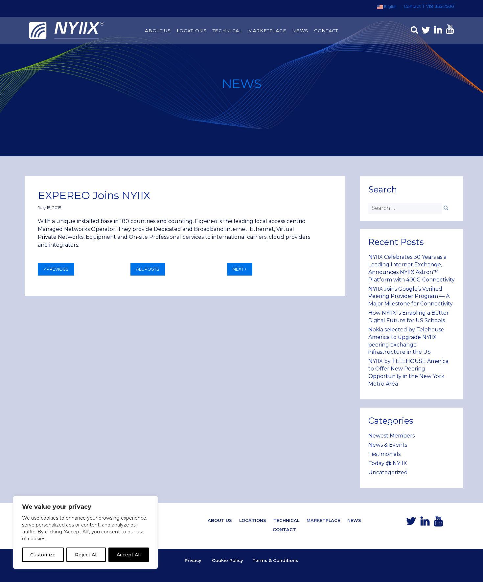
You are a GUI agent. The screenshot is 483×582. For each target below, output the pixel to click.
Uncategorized (388, 472)
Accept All (129, 555)
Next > (240, 269)
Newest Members (391, 436)
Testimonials (384, 454)
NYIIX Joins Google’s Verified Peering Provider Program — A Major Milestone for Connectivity (410, 296)
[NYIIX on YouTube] (449, 31)
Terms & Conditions (275, 560)
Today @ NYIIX (387, 463)
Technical (227, 30)
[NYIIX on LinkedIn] (437, 31)
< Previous (56, 269)
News (300, 30)
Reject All (86, 555)
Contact (412, 6)
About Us (158, 30)
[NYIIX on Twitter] (424, 31)
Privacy (193, 560)
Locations (192, 30)
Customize (43, 555)
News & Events (387, 445)
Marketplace (267, 30)
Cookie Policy (227, 560)
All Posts (147, 269)
